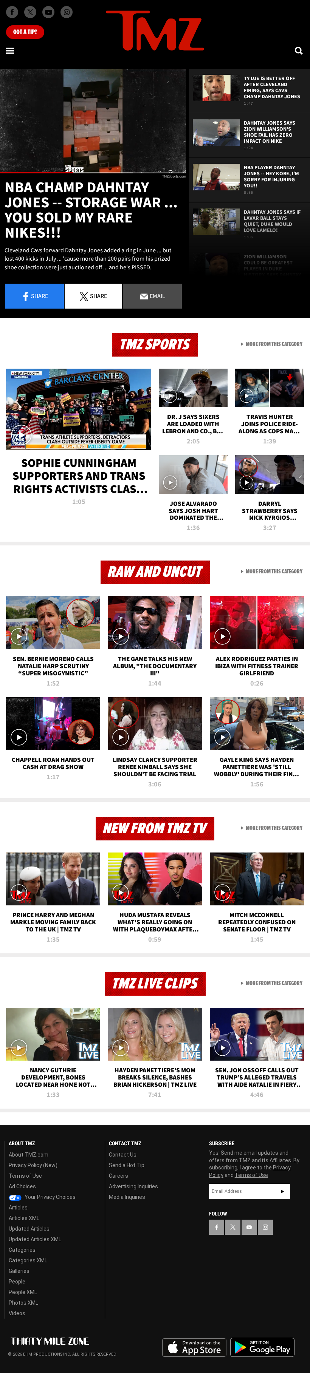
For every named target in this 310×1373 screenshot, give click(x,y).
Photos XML (23, 1303)
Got (25, 32)
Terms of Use (25, 1176)
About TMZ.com (28, 1155)
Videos (17, 1313)
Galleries (19, 1271)
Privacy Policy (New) (33, 1165)
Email (157, 296)
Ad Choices (22, 1186)
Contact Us (122, 1155)
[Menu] (10, 50)
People (17, 1282)
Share (39, 296)
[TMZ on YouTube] (249, 1227)
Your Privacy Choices (49, 1197)
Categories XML (28, 1260)
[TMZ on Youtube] (48, 12)
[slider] (93, 173)
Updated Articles (29, 1229)
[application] (93, 121)
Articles (18, 1208)
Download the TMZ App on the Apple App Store (194, 1347)
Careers (118, 1176)
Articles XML (24, 1218)
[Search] (299, 50)
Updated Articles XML (35, 1239)
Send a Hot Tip (126, 1165)
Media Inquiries (127, 1197)
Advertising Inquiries (133, 1186)
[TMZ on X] (30, 12)
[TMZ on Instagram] (66, 12)
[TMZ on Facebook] (12, 12)
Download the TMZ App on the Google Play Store (262, 1347)
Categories (22, 1250)
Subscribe (282, 1191)
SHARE (98, 296)
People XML (23, 1292)
